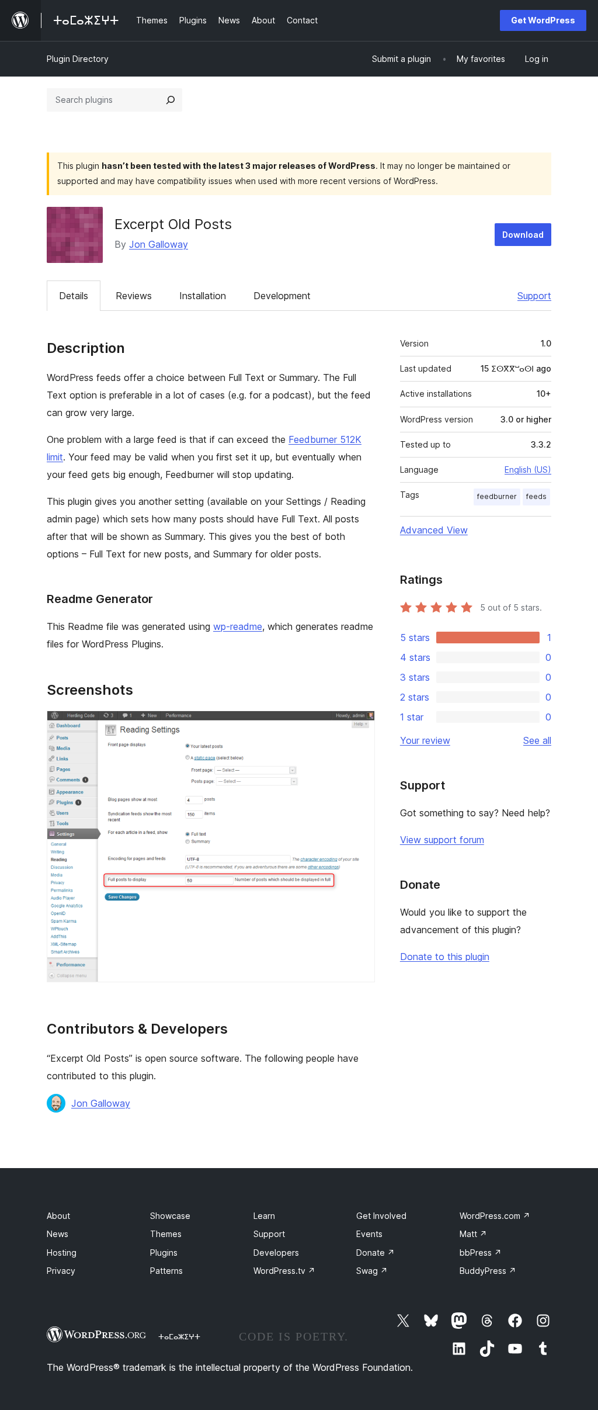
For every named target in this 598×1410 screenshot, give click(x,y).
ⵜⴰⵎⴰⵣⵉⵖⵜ (179, 1336)
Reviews (134, 296)
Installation (202, 296)
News (57, 1234)
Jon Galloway (158, 244)
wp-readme (237, 626)
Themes (166, 1234)
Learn (264, 1216)
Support (534, 296)
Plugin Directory (78, 59)
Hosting (62, 1252)
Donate (375, 1252)
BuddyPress (488, 1271)
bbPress (481, 1252)
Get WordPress (543, 20)
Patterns (166, 1271)
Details (73, 296)
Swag (372, 1271)
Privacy (61, 1271)
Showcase (170, 1216)
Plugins (164, 1252)
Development (282, 296)
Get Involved (381, 1216)
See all (537, 740)
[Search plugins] (170, 100)
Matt (473, 1234)
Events (369, 1234)
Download (523, 235)
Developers (276, 1252)
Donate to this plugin (444, 956)
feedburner (497, 496)
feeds (536, 496)
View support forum (442, 840)
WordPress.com (495, 1216)
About (58, 1216)
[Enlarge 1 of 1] (359, 726)
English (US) (528, 469)
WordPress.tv (284, 1271)
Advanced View (434, 530)
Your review (425, 740)
